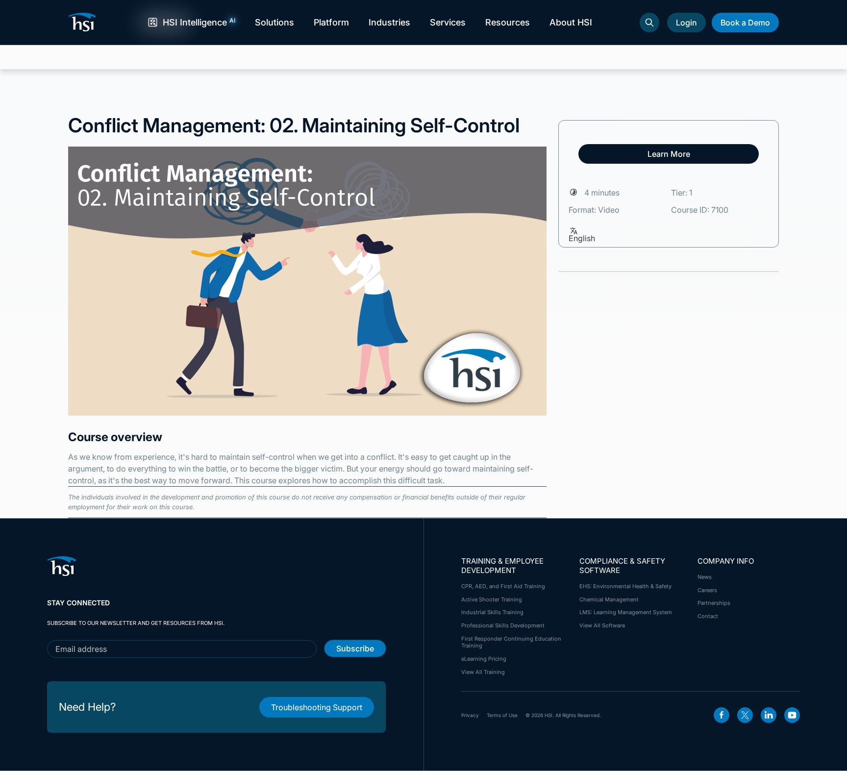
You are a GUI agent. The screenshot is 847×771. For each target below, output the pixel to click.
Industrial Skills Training (492, 612)
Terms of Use (502, 715)
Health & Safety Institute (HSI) (84, 22)
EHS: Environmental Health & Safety (625, 586)
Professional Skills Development (503, 625)
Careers (707, 590)
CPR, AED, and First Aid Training (503, 586)
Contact (708, 616)
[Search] (649, 22)
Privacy (470, 715)
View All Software (602, 625)
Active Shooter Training (491, 599)
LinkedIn (768, 715)
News (705, 576)
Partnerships (714, 602)
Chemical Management (609, 599)
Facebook (721, 715)
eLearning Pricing (483, 658)
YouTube (792, 715)
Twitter (745, 715)
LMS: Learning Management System (625, 612)
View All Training (483, 672)
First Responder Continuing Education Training (511, 642)
